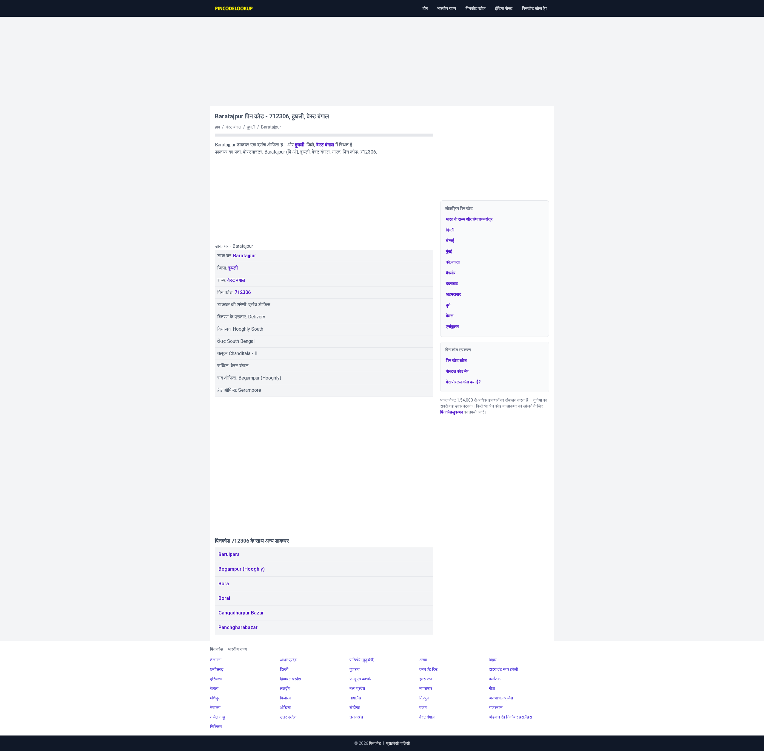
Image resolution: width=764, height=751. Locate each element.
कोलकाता (453, 262)
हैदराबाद (452, 283)
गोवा (492, 688)
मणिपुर (215, 698)
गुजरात (354, 669)
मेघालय (215, 707)
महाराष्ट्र (425, 688)
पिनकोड (375, 743)
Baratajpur (244, 255)
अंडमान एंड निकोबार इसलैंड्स (510, 717)
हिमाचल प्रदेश (290, 678)
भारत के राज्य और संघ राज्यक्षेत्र (469, 219)
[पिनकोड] (234, 8)
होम (425, 8)
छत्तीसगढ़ (217, 669)
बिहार (493, 659)
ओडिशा (285, 707)
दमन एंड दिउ (428, 669)
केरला (214, 688)
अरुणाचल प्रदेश (501, 698)
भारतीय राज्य (446, 8)
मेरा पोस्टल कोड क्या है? (463, 382)
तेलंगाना (215, 659)
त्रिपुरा (424, 698)
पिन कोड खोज (456, 360)
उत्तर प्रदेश (288, 717)
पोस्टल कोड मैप (457, 371)
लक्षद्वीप (285, 688)
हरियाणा (216, 678)
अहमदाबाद (453, 294)
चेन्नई (450, 240)
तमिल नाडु (217, 717)
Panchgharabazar (238, 627)
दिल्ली (450, 229)
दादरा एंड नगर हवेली (503, 669)
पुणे (448, 305)
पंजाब (423, 707)
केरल (449, 315)
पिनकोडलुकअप (451, 412)
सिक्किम (216, 726)
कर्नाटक (494, 678)
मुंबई (449, 251)
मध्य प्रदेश (357, 688)
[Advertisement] (382, 58)
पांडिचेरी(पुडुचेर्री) (362, 659)
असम (423, 659)
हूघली (299, 145)
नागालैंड (355, 698)
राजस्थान (496, 707)
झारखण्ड (425, 678)
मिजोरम (285, 698)
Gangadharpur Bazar (241, 613)
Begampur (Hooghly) (241, 569)
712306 (243, 292)
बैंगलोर (450, 272)
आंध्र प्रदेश (288, 659)
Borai (224, 598)
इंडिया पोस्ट (503, 8)
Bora (223, 583)
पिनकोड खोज (476, 8)
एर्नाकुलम (452, 326)
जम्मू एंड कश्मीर (360, 678)
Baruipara (229, 554)
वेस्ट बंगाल (325, 145)
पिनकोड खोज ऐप (534, 8)
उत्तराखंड (356, 717)
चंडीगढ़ (354, 707)
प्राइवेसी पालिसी (398, 743)
